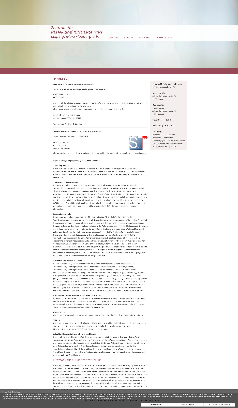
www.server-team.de (61, 148)
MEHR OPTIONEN (188, 404)
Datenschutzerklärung (153, 394)
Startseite (113, 38)
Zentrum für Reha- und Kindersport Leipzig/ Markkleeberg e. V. (120, 153)
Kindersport (144, 38)
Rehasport (128, 38)
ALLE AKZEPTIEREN (156, 404)
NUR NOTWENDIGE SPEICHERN (219, 404)
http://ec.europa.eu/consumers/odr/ (78, 368)
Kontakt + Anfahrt (164, 38)
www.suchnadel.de (86, 153)
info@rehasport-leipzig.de (163, 125)
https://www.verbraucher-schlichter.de (90, 377)
